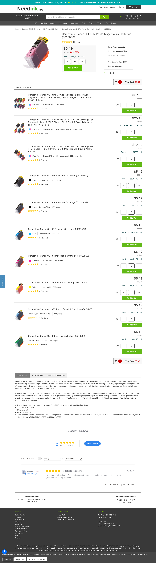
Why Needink (19, 519)
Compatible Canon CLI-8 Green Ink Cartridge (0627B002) (57, 336)
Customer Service (21, 529)
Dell (83, 23)
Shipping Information (22, 526)
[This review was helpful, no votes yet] (128, 484)
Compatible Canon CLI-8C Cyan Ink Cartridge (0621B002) (57, 229)
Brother (44, 23)
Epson (91, 23)
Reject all (20, 559)
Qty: (117, 105)
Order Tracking (20, 515)
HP (35, 23)
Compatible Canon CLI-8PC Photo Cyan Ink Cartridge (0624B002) (61, 309)
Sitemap (18, 538)
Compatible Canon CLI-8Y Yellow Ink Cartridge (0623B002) (58, 282)
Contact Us (19, 533)
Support (113, 7)
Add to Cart (132, 110)
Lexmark (63, 23)
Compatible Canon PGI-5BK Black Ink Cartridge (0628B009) (58, 175)
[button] (2, 281)
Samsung (74, 23)
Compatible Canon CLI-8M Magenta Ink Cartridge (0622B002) (59, 256)
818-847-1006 (106, 517)
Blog (16, 535)
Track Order (103, 7)
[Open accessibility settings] (4, 551)
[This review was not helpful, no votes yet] (132, 484)
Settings (8, 559)
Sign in (121, 7)
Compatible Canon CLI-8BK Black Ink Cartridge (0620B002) (58, 202)
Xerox (99, 23)
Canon (53, 23)
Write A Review (92, 443)
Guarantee (18, 524)
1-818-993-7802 (126, 500)
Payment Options (21, 531)
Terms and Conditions (64, 517)
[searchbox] (29, 458)
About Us (18, 522)
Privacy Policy (61, 515)
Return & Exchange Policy (65, 519)
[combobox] (52, 459)
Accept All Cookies (37, 559)
